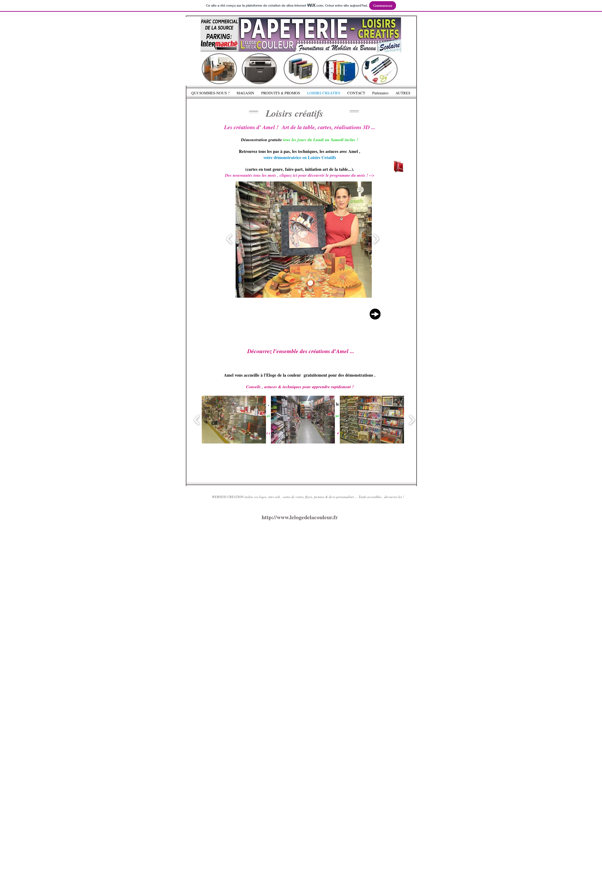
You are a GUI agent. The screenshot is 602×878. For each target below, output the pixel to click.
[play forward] (411, 419)
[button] (313, 239)
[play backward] (197, 419)
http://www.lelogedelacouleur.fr (300, 517)
